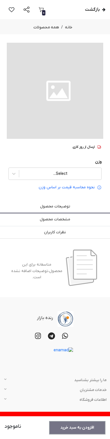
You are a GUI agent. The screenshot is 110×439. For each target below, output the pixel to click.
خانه (68, 27)
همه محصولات (46, 27)
